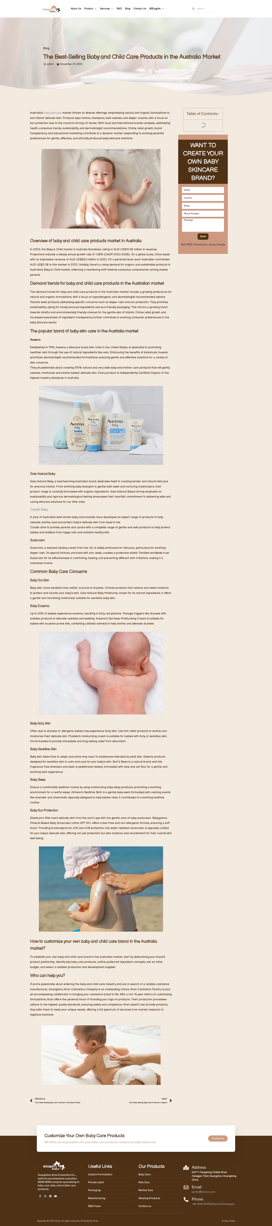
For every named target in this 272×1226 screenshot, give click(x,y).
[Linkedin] (50, 1196)
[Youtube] (55, 1196)
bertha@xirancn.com (203, 1192)
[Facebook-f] (40, 1196)
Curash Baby (39, 509)
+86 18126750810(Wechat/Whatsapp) (213, 1204)
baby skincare (53, 113)
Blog (46, 48)
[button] (90, 8)
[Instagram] (45, 1196)
